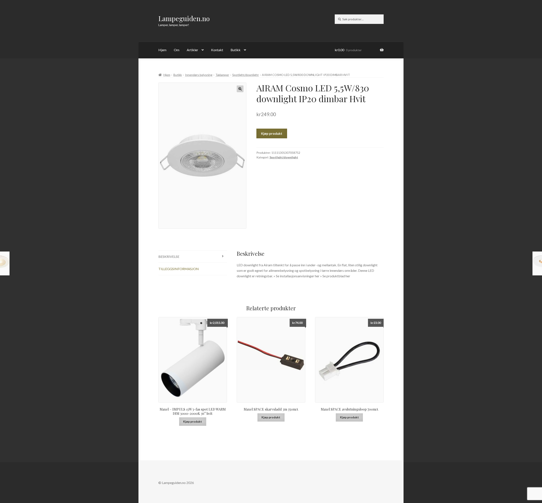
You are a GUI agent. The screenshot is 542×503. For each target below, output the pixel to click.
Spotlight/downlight (245, 75)
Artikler (192, 50)
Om (176, 50)
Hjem (162, 50)
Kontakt (217, 50)
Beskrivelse (168, 256)
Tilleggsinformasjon (178, 269)
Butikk (236, 50)
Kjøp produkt (271, 133)
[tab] (192, 256)
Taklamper (222, 75)
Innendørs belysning (198, 75)
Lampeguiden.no (184, 18)
